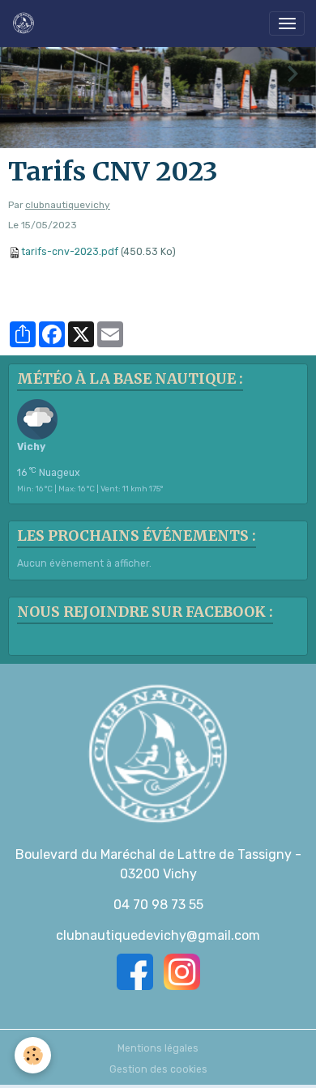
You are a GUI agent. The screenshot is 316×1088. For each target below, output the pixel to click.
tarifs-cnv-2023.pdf (69, 251)
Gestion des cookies (158, 1069)
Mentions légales (158, 1048)
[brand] (26, 23)
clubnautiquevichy (67, 204)
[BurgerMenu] (287, 23)
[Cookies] (33, 1055)
